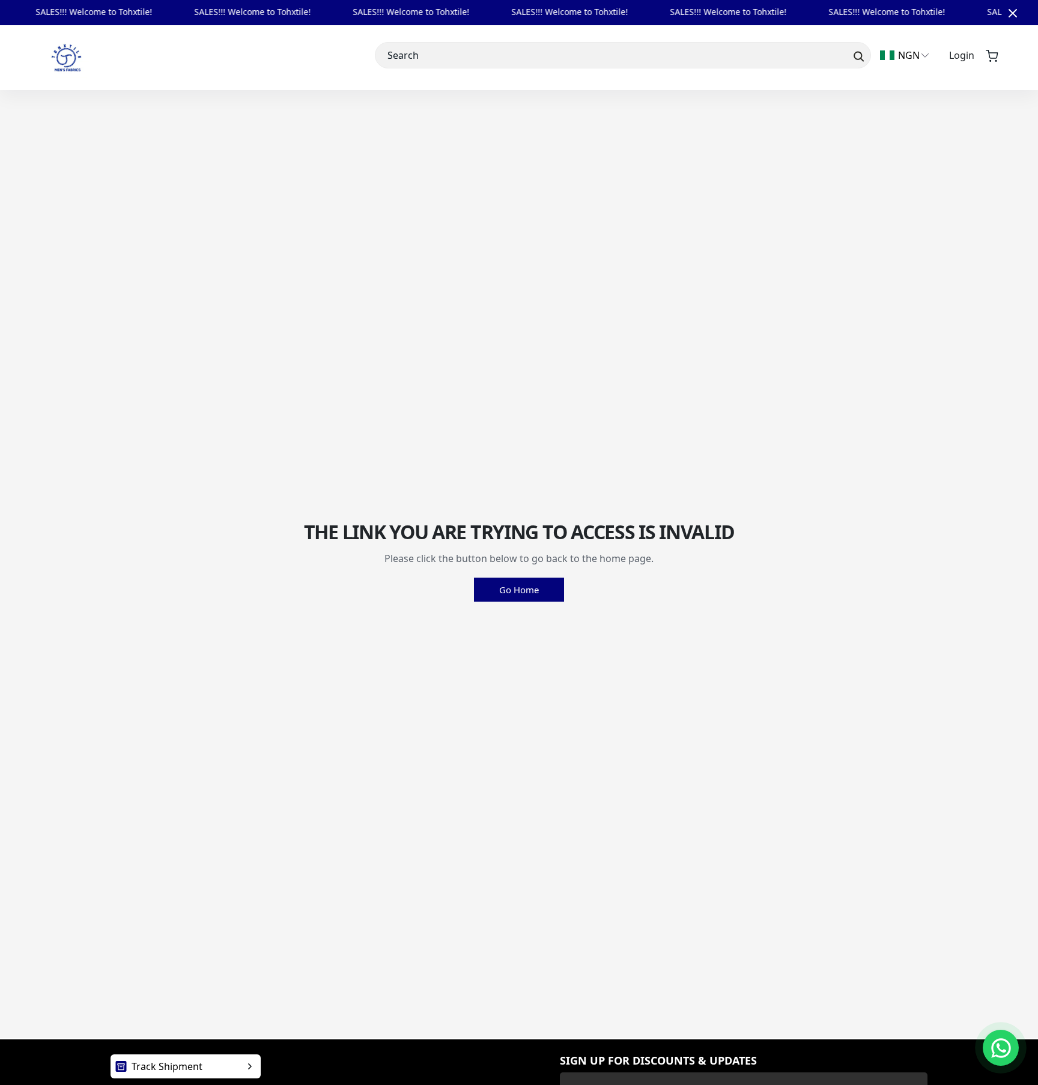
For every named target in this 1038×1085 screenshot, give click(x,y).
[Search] (857, 55)
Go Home (519, 590)
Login (961, 55)
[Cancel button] (1013, 12)
